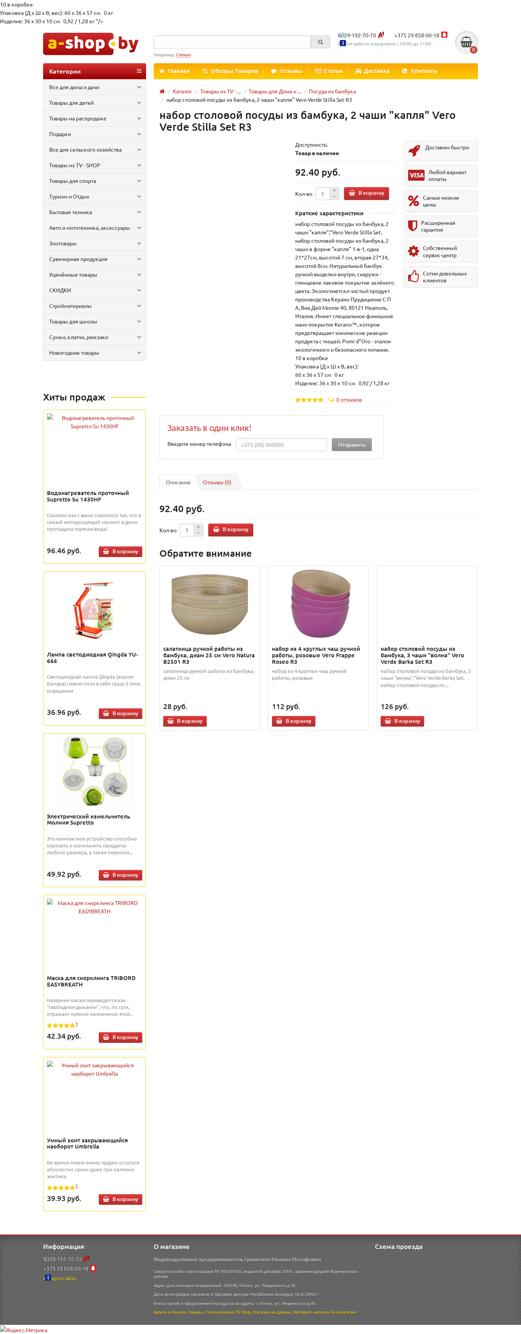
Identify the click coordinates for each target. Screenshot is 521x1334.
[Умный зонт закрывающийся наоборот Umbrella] (94, 1069)
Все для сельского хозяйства (85, 149)
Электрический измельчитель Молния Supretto (88, 819)
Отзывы (291, 70)
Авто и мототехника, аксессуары (89, 227)
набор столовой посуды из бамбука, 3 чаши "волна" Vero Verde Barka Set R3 (422, 655)
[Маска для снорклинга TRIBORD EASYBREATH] (94, 906)
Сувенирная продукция (78, 258)
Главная (179, 70)
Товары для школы (73, 321)
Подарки (60, 133)
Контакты (424, 70)
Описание (178, 482)
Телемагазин (343, 1312)
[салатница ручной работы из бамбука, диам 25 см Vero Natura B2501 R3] (210, 603)
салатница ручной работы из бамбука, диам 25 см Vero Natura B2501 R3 (209, 655)
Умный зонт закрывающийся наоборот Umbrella (87, 1143)
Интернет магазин (312, 1312)
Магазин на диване (272, 1312)
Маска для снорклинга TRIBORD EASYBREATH (91, 981)
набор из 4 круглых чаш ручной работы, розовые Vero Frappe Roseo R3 (316, 655)
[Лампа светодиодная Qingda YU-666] (94, 609)
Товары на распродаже (77, 118)
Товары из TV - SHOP (74, 165)
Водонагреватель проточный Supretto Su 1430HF (88, 496)
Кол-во (303, 193)
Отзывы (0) (217, 482)
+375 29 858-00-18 (416, 35)
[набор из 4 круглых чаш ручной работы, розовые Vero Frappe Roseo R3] (318, 603)
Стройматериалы (70, 305)
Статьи (333, 70)
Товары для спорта (72, 180)
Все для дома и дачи (74, 86)
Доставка (376, 70)
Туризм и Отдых (69, 196)
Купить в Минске (170, 1312)
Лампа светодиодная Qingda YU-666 (92, 657)
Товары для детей (71, 102)
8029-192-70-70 (357, 35)
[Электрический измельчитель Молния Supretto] (94, 771)
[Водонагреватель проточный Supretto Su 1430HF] (94, 421)
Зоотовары (63, 243)
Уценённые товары (73, 274)
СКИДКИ (60, 290)
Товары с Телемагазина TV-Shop (219, 1312)
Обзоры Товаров (234, 70)
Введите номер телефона (199, 443)
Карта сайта (61, 1278)
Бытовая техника (70, 211)
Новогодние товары (74, 352)
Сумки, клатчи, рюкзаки (78, 336)
